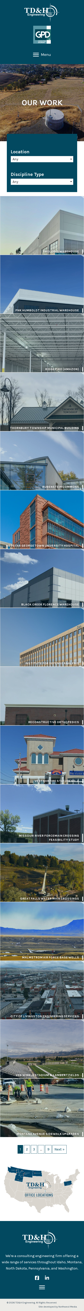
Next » (59, 1149)
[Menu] (42, 1287)
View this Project (42, 225)
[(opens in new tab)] (42, 34)
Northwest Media (67, 1306)
